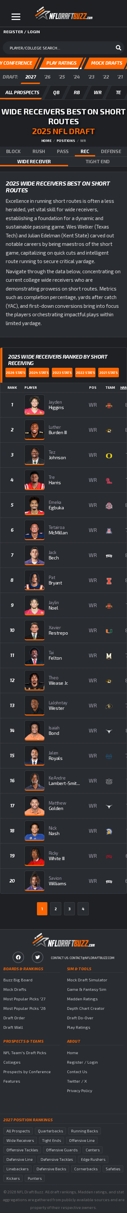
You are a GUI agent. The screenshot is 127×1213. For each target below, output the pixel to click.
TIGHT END (97, 161)
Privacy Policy (79, 1090)
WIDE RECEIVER (34, 161)
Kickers (13, 1178)
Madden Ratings (82, 998)
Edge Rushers (93, 1159)
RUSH (39, 151)
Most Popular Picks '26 (24, 1008)
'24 (76, 77)
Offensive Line (81, 1140)
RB (77, 92)
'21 (120, 77)
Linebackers (17, 1169)
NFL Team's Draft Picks (24, 1052)
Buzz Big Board (18, 979)
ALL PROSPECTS (22, 92)
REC (85, 151)
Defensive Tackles (57, 1159)
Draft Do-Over (80, 1017)
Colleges (12, 1062)
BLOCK (13, 151)
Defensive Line (19, 1159)
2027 (30, 77)
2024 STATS (39, 372)
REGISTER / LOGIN (21, 31)
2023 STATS (62, 372)
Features (11, 1081)
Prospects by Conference (27, 1071)
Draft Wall (13, 1027)
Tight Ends (51, 1140)
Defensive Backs (51, 1169)
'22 (106, 77)
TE (118, 92)
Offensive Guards (62, 1150)
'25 (62, 77)
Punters (35, 1178)
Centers (93, 1150)
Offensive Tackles (22, 1150)
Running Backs (84, 1131)
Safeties (113, 1169)
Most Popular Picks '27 (24, 998)
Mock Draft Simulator (87, 979)
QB (56, 92)
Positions (66, 141)
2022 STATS (85, 372)
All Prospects (18, 1131)
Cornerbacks (86, 1169)
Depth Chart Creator (86, 1008)
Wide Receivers (20, 1140)
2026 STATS (15, 372)
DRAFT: (10, 77)
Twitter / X (77, 1081)
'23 (91, 77)
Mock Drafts (14, 989)
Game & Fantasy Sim (86, 989)
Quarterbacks (50, 1131)
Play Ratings (78, 1027)
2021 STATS (108, 372)
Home (46, 141)
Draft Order (14, 1017)
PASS (63, 151)
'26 (47, 77)
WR (97, 92)
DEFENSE (111, 151)
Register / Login (82, 1062)
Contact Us (77, 1071)
